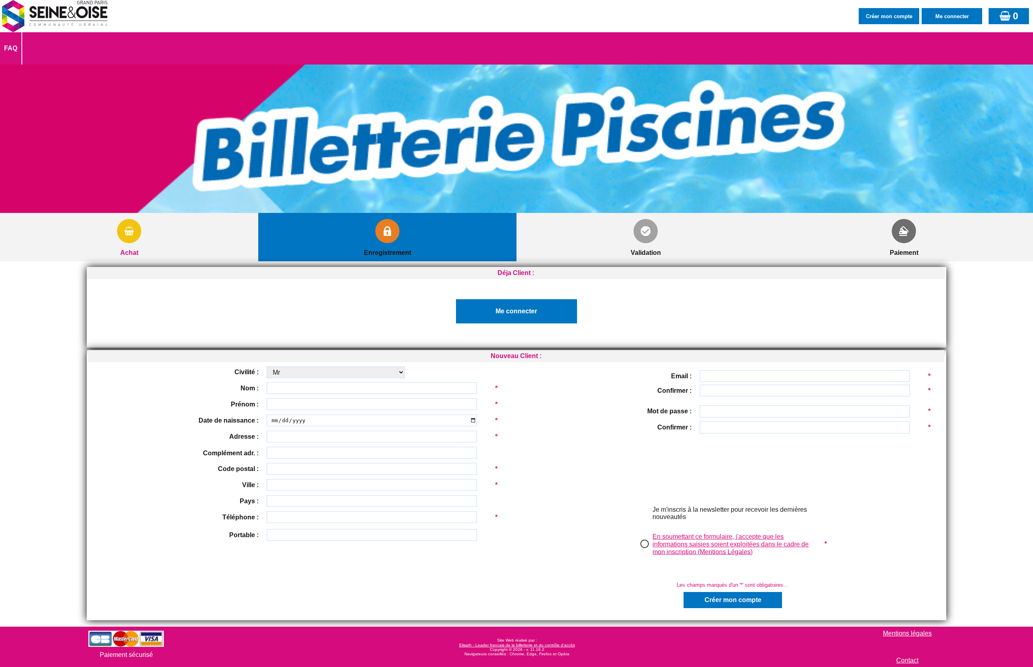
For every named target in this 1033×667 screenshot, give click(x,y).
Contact (907, 660)
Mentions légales (907, 633)
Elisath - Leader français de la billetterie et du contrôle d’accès (517, 645)
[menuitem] (11, 48)
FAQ (10, 48)
